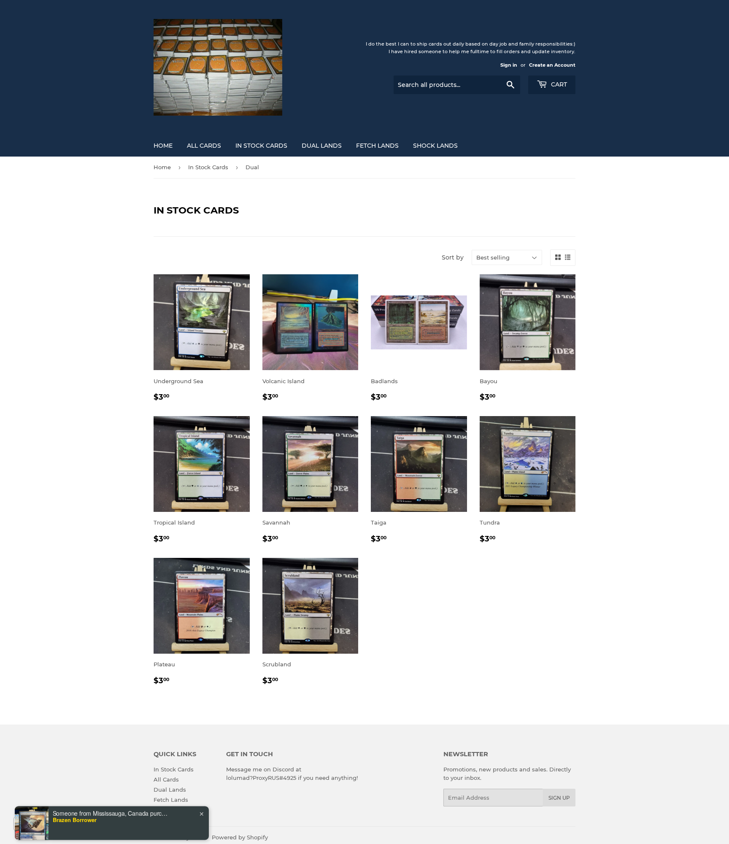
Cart (558, 84)
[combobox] (35, 823)
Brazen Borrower (75, 787)
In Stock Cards (261, 145)
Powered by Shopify (240, 837)
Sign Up (559, 798)
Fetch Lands (377, 145)
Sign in (508, 65)
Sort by (453, 257)
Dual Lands (322, 145)
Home (163, 145)
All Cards (204, 145)
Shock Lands (435, 145)
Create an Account (552, 65)
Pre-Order (167, 809)
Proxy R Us (189, 837)
